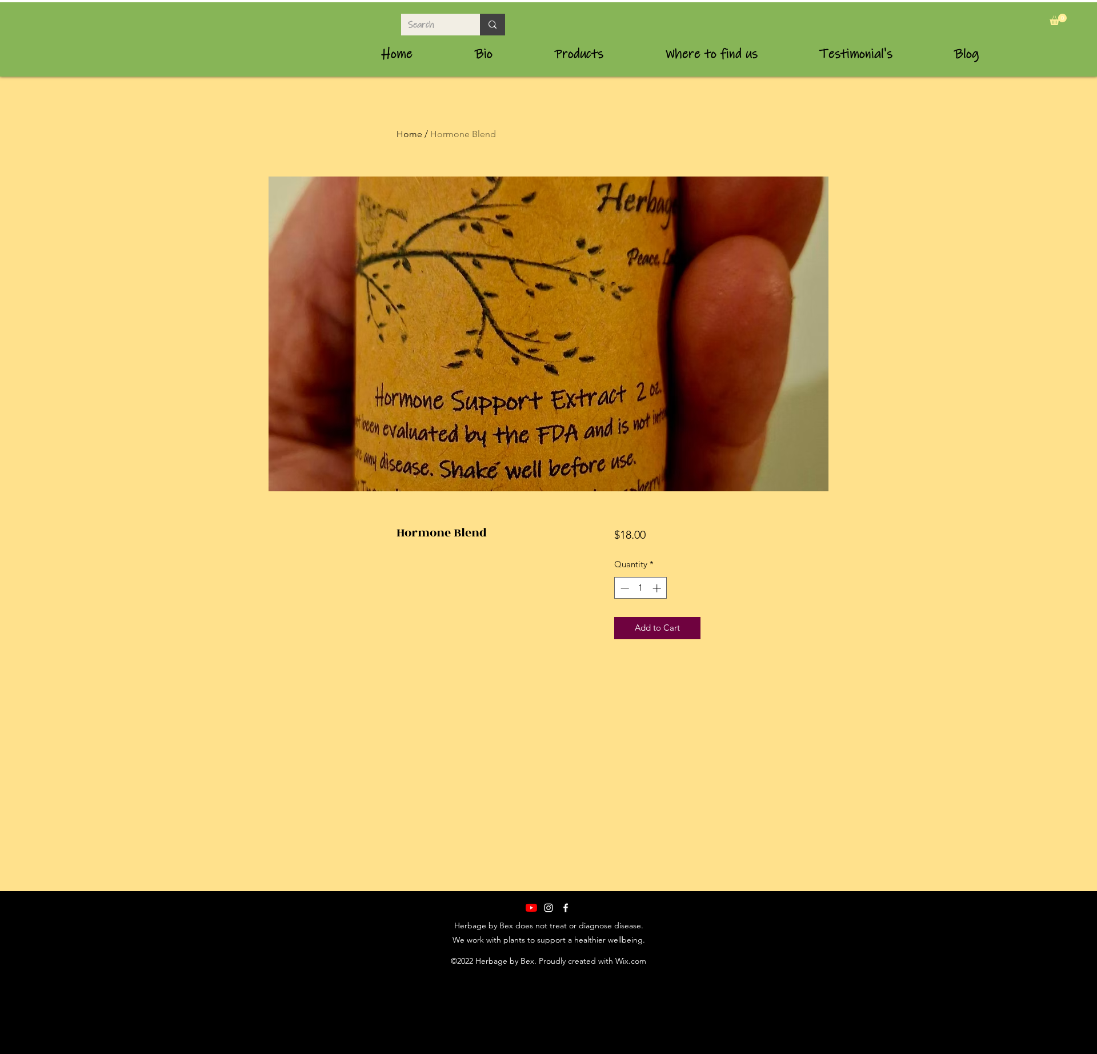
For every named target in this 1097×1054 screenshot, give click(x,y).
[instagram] (548, 907)
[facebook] (565, 907)
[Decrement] (623, 588)
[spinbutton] (640, 588)
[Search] (492, 24)
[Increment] (658, 588)
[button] (1058, 19)
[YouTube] (531, 907)
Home (409, 134)
